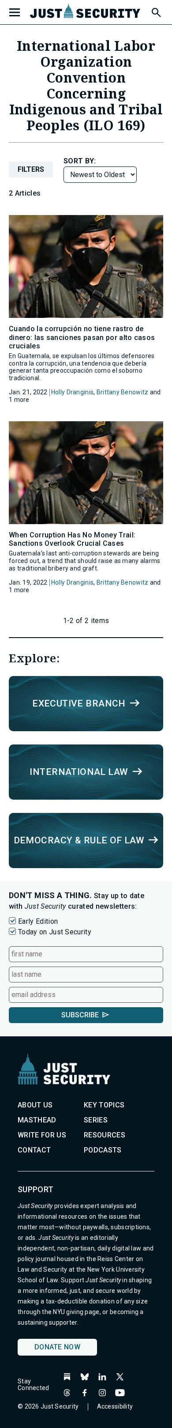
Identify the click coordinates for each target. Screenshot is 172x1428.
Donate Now (57, 1347)
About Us (35, 1105)
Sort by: (80, 161)
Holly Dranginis (72, 392)
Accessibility (115, 1406)
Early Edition (38, 921)
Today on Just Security (54, 932)
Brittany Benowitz (123, 392)
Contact (34, 1150)
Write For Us (42, 1135)
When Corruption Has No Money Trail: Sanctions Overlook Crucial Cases (72, 539)
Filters (31, 169)
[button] (155, 11)
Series (96, 1120)
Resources (104, 1135)
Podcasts (103, 1150)
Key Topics (104, 1105)
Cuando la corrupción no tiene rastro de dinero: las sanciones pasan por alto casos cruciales (82, 337)
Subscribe (80, 1015)
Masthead (37, 1120)
